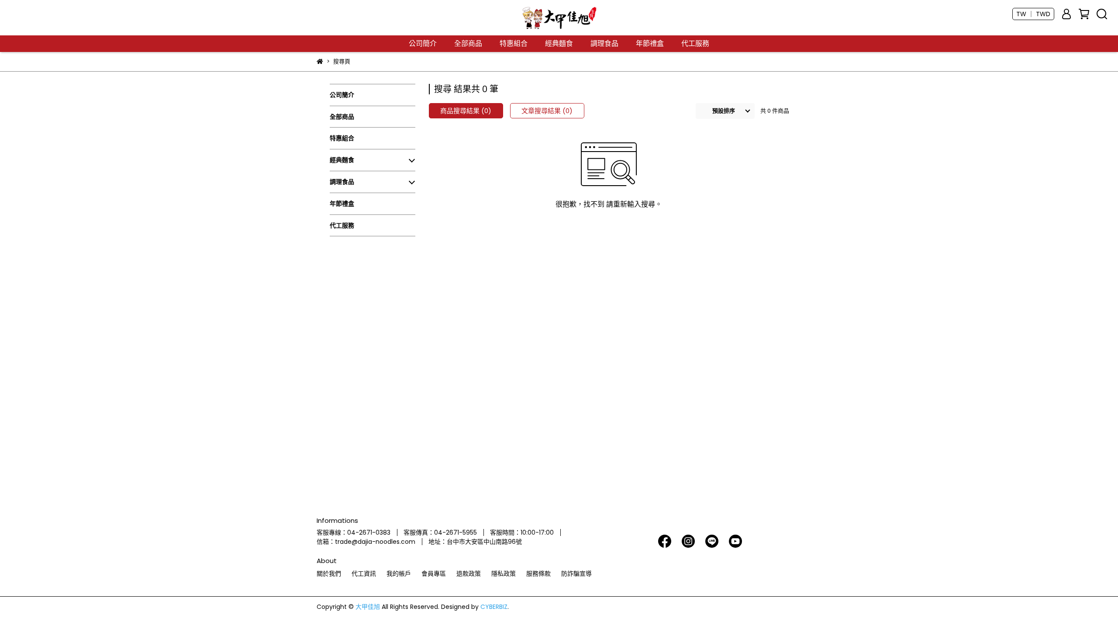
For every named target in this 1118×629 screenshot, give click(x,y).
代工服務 (695, 43)
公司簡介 (423, 43)
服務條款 (538, 573)
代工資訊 (364, 573)
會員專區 (433, 573)
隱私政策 (503, 573)
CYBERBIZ (493, 606)
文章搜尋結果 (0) (547, 110)
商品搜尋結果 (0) (465, 110)
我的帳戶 (398, 573)
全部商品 (468, 43)
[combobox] (725, 111)
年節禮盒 (650, 43)
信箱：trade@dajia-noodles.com (366, 541)
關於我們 (329, 573)
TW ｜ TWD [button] (1033, 14)
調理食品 (604, 43)
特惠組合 (514, 43)
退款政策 (468, 573)
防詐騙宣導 (576, 573)
